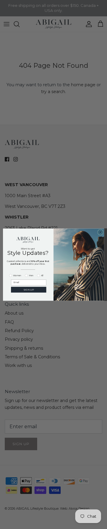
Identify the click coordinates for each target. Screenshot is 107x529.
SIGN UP (28, 289)
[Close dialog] (100, 232)
